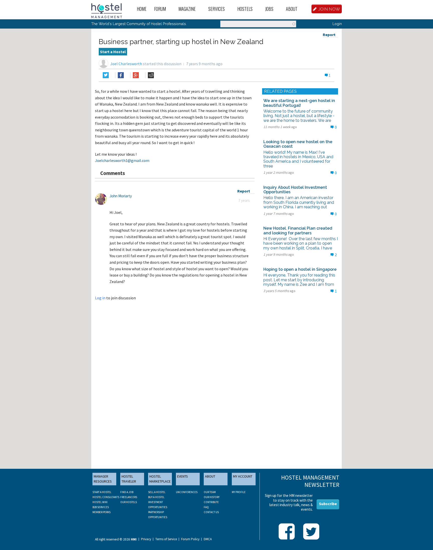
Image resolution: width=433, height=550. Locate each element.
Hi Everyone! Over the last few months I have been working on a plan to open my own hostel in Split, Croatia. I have (300, 243)
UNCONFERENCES (186, 492)
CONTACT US (211, 512)
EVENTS (182, 476)
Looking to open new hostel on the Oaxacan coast (297, 144)
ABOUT (210, 476)
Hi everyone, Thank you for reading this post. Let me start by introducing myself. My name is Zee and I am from (299, 280)
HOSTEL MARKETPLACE (160, 479)
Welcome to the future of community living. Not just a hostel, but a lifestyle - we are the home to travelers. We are (299, 116)
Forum (160, 9)
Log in (100, 297)
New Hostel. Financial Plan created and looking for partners (297, 230)
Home (142, 9)
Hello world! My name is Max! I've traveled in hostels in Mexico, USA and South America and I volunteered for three (298, 159)
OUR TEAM (210, 492)
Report (329, 34)
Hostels (245, 9)
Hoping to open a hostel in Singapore (300, 269)
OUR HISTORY (212, 497)
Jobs (269, 9)
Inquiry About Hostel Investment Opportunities (295, 189)
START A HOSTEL (101, 492)
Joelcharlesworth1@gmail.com (122, 160)
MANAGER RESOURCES (103, 479)
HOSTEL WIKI (99, 502)
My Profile (239, 492)
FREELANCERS (128, 497)
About (291, 9)
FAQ (206, 507)
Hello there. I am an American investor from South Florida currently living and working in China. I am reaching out (298, 202)
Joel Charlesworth (126, 63)
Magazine (187, 9)
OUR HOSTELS (128, 502)
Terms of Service (166, 539)
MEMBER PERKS (101, 512)
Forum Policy (190, 539)
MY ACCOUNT (242, 476)
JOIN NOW (329, 9)
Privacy (146, 539)
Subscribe (328, 503)
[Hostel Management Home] (106, 10)
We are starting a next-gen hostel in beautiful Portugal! (299, 103)
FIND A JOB (126, 492)
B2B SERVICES (100, 507)
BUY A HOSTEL (156, 497)
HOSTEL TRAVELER (129, 479)
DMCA (208, 539)
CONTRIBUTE (211, 502)
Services (216, 9)
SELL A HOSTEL (156, 492)
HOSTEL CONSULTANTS (105, 497)
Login (337, 24)
